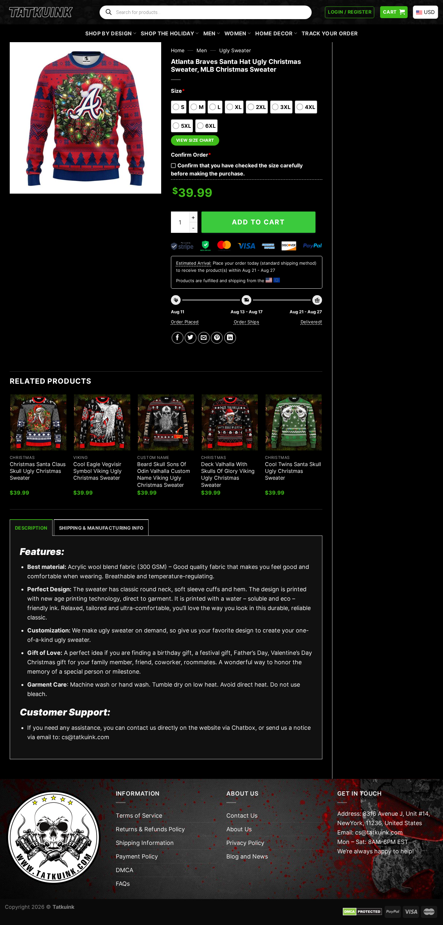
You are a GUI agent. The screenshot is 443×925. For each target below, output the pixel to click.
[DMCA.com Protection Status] (362, 911)
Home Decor (274, 33)
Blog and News (247, 856)
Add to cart (258, 222)
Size (178, 91)
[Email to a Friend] (204, 338)
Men (209, 33)
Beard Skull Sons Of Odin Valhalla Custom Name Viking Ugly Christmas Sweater (163, 474)
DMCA (124, 870)
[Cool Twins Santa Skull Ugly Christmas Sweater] (294, 422)
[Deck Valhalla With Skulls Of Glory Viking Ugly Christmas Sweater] (230, 422)
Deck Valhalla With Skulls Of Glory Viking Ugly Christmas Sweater (228, 474)
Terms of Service (139, 815)
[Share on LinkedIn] (230, 338)
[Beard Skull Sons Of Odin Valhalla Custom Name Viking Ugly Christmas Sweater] (166, 422)
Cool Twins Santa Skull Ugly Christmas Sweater (293, 471)
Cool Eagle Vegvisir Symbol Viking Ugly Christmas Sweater (97, 471)
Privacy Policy (245, 842)
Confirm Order (191, 154)
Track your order (330, 33)
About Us (239, 829)
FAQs (123, 883)
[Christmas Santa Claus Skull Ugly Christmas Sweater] (38, 422)
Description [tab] (31, 528)
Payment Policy (137, 856)
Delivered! (311, 321)
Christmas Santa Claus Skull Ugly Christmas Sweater (38, 471)
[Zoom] (19, 185)
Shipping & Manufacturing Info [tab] (101, 528)
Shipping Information (145, 842)
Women (235, 33)
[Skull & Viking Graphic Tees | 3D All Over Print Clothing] (41, 12)
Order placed (185, 321)
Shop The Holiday (167, 33)
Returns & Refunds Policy (150, 829)
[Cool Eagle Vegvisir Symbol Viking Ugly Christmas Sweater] (102, 422)
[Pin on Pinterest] (217, 338)
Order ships (246, 321)
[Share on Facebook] (178, 338)
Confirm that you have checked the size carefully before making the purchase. (237, 169)
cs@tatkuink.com (85, 737)
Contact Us (241, 815)
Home (178, 50)
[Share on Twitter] (191, 338)
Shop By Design (108, 33)
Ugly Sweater (235, 50)
